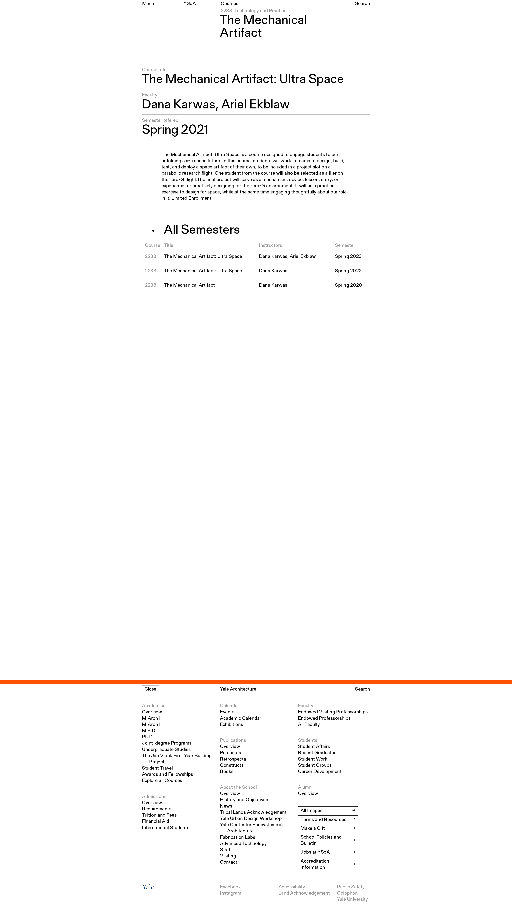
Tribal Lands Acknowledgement (253, 812)
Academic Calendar (240, 718)
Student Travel (157, 768)
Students (307, 740)
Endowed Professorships (324, 718)
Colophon (347, 893)
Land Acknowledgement (304, 893)
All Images (311, 810)
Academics (153, 706)
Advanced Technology (243, 843)
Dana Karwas (178, 105)
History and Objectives (244, 800)
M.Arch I (151, 718)
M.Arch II (152, 724)
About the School (238, 787)
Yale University (352, 899)
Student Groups (315, 765)
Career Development (320, 771)
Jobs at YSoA (315, 852)
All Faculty (309, 724)
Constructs (232, 765)
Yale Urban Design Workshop (251, 818)
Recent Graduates (317, 753)
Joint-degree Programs (167, 743)
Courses (229, 3)
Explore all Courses (162, 780)
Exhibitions (231, 724)
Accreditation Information (315, 864)
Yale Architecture (238, 689)
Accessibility (292, 887)
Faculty (305, 706)
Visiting (228, 856)
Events (227, 712)
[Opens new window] (148, 888)
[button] (151, 229)
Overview (152, 712)
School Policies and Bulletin (321, 840)
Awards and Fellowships (167, 774)
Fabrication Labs (237, 837)
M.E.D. (149, 731)
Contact (228, 862)
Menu (148, 3)
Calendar (229, 706)
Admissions (154, 796)
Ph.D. (148, 737)
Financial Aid (155, 821)
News (226, 806)
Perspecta (230, 753)
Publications (233, 740)
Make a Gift (313, 828)
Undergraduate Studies (166, 749)
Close (150, 689)
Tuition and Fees (159, 815)
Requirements (156, 809)
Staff (225, 850)
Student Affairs (314, 746)
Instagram (230, 893)
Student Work (312, 759)
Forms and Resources (323, 819)
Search (362, 3)
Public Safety (351, 887)
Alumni (305, 787)
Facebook (230, 887)
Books (227, 771)
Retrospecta (233, 759)
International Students (165, 828)
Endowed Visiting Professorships (333, 712)
